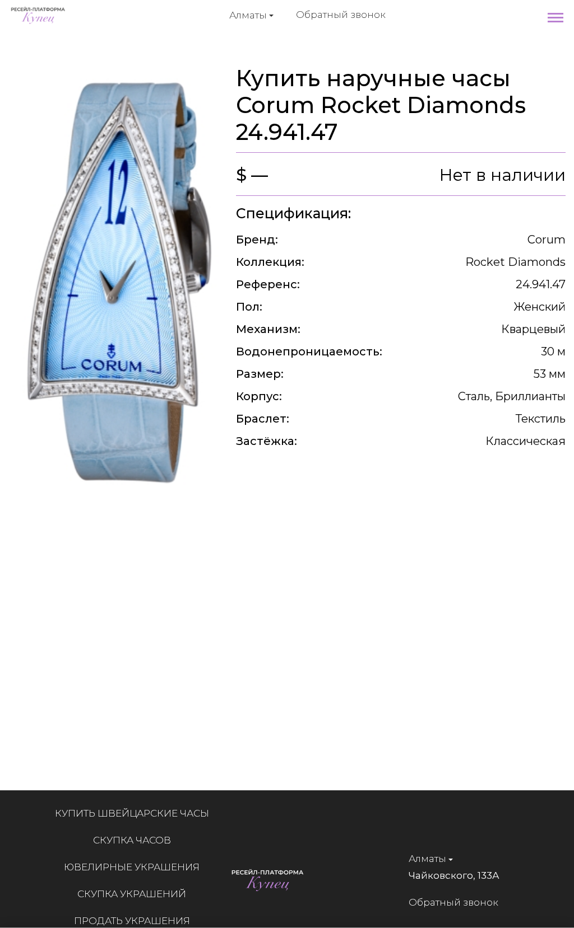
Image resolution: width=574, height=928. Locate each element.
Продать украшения (132, 920)
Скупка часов (132, 840)
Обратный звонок (341, 14)
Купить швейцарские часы (132, 813)
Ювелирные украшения (132, 867)
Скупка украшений (131, 893)
